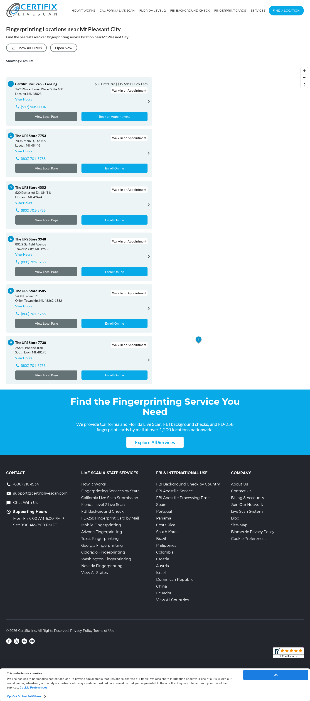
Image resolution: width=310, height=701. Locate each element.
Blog (235, 518)
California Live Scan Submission (109, 498)
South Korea (167, 532)
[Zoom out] (304, 77)
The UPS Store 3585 (30, 291)
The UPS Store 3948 (30, 239)
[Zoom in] (304, 70)
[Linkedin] (24, 641)
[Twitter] (16, 641)
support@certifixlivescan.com (40, 493)
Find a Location (286, 10)
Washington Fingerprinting (106, 559)
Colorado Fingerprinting (103, 552)
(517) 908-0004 (33, 107)
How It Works (83, 10)
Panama (163, 518)
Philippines (166, 545)
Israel (161, 573)
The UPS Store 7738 (30, 343)
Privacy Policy (81, 631)
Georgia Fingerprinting (102, 545)
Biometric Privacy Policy (252, 532)
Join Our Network (247, 504)
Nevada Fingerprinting (102, 566)
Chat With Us (25, 502)
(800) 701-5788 (33, 158)
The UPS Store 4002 (30, 187)
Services (258, 10)
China (161, 586)
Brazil (161, 539)
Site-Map (239, 525)
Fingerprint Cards (230, 10)
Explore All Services (155, 442)
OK (276, 674)
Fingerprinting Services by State (110, 491)
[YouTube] (32, 641)
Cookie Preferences (248, 539)
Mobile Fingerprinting (101, 525)
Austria (162, 566)
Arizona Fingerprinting (101, 532)
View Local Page (46, 116)
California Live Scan (117, 10)
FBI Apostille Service (174, 491)
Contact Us (241, 491)
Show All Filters (29, 48)
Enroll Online (114, 168)
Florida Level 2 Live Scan (103, 504)
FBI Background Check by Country (188, 484)
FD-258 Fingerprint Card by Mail (110, 518)
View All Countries (172, 600)
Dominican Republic (174, 579)
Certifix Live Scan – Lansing (36, 84)
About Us (239, 484)
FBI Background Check (190, 10)
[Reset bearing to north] (304, 84)
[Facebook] (9, 641)
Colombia (165, 552)
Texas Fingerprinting (100, 539)
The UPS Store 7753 (30, 136)
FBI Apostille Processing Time (183, 498)
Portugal (164, 511)
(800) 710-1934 (26, 484)
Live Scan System (247, 511)
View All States (94, 573)
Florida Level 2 (152, 10)
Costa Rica (165, 525)
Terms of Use (103, 631)
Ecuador (163, 593)
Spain (161, 504)
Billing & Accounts (247, 498)
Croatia (162, 559)
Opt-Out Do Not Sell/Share (24, 696)
